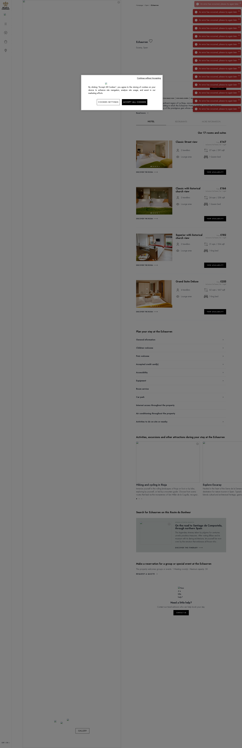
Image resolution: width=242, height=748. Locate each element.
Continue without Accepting (149, 78)
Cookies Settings (108, 102)
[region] (122, 92)
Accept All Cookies (134, 102)
